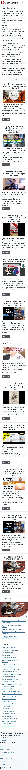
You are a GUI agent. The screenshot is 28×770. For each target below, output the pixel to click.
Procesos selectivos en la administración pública (10, 637)
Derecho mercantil (8, 711)
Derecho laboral (7, 706)
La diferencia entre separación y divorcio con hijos (14, 517)
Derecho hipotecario (9, 696)
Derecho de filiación (8, 667)
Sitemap (3, 765)
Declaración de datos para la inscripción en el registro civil (14, 427)
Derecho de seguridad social (11, 674)
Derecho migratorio (8, 714)
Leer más (6, 119)
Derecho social (7, 723)
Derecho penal (7, 716)
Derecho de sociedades (10, 679)
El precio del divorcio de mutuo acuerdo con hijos (14, 260)
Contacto (3, 755)
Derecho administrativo (10, 650)
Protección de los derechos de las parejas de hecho (14, 174)
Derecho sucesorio (8, 726)
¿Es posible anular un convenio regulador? (14, 558)
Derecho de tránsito (8, 682)
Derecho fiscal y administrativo (12, 694)
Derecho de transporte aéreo (12, 684)
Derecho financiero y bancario (12, 691)
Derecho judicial (7, 704)
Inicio (1, 746)
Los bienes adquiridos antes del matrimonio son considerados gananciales (14, 218)
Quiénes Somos (5, 749)
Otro (3, 728)
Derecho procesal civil (9, 719)
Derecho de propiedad (9, 672)
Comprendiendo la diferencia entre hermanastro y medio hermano (14, 386)
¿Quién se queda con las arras (14, 344)
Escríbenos (3, 741)
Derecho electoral (8, 686)
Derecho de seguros (8, 677)
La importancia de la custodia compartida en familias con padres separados (14, 129)
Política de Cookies (6, 758)
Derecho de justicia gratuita (11, 669)
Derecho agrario (7, 653)
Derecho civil (6, 655)
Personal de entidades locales (12, 629)
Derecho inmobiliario (9, 699)
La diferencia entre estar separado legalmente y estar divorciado (14, 303)
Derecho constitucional (9, 657)
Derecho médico (7, 709)
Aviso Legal (3, 761)
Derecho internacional (9, 701)
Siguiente (9, 598)
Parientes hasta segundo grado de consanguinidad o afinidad (14, 86)
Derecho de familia (8, 664)
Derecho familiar (7, 689)
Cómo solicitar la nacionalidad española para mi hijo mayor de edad (14, 472)
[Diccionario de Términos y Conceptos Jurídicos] (9, 2)
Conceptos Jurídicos (9, 648)
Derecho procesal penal (10, 721)
